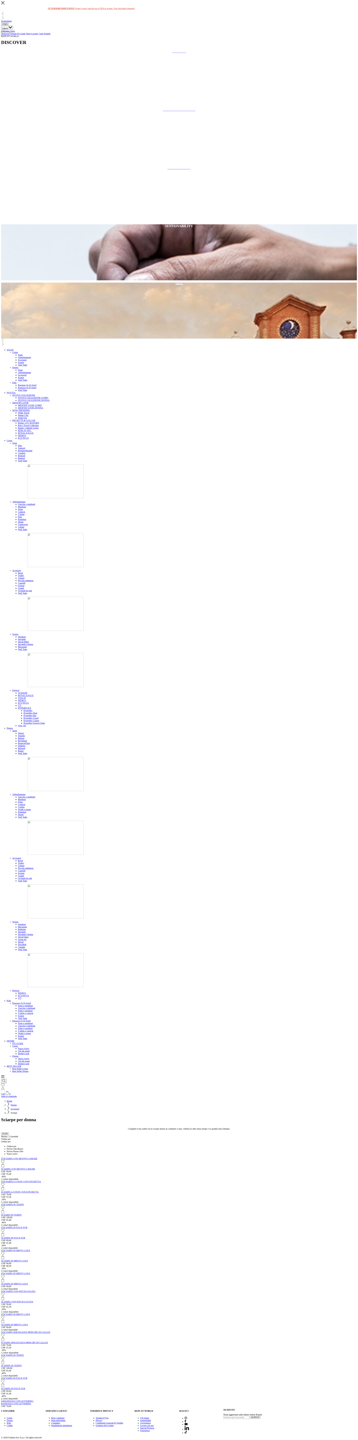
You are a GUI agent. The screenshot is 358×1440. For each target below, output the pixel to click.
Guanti (21, 588)
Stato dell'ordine (58, 1420)
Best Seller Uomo (20, 1069)
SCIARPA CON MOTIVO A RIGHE (18, 1169)
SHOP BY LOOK (20, 403)
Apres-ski (22, 939)
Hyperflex (27, 710)
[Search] (4, 1081)
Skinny (21, 733)
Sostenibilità (145, 1420)
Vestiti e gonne (24, 809)
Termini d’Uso (102, 1418)
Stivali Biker (23, 642)
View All (22, 725)
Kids (14, 382)
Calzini (21, 527)
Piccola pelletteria (25, 580)
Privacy (99, 1420)
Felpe (20, 509)
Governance (145, 1423)
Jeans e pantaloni (25, 1006)
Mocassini (22, 647)
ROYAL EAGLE (26, 433)
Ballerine (22, 929)
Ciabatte (21, 947)
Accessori (22, 360)
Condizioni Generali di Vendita (109, 1423)
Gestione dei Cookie (105, 1425)
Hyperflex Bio (29, 715)
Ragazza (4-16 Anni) (27, 387)
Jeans (20, 355)
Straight (21, 736)
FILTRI (5, 1134)
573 (19, 705)
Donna (15, 367)
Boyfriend (22, 741)
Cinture (21, 578)
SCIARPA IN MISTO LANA (14, 1261)
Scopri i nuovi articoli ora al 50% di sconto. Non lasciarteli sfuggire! (91, 8)
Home (9, 1101)
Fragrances (145, 1430)
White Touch (23, 413)
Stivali (20, 942)
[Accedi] (2, 1090)
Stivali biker (23, 937)
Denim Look (23, 1053)
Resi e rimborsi (57, 1418)
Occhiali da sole (25, 590)
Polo (20, 517)
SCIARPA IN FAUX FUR (13, 1238)
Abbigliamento (24, 357)
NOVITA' (11, 393)
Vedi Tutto (22, 365)
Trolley (21, 575)
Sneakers (22, 637)
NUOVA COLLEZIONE (23, 395)
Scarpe (21, 362)
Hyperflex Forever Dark (34, 723)
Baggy (21, 751)
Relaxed (21, 456)
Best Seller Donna (20, 1071)
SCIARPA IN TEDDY (11, 1215)
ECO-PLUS (23, 995)
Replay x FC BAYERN (28, 423)
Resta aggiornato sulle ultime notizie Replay (242, 1414)
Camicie (21, 512)
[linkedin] (187, 1429)
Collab (10, 1425)
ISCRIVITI (255, 1417)
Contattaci (55, 1423)
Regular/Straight (25, 450)
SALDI (10, 350)
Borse (20, 573)
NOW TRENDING (21, 410)
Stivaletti (22, 639)
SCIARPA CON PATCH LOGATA (17, 1302)
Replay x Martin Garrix (28, 428)
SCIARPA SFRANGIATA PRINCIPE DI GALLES (24, 1342)
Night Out (22, 418)
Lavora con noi (147, 1425)
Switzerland (6, 21)
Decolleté (22, 944)
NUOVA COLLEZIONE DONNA (34, 400)
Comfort (21, 453)
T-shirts (21, 514)
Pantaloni (22, 519)
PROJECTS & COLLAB (23, 420)
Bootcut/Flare (24, 743)
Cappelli (21, 583)
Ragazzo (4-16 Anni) (27, 385)
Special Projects (147, 1428)
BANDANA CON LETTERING (16, 1403)
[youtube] (186, 1424)
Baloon (21, 738)
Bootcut (21, 458)
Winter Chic (23, 415)
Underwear (23, 524)
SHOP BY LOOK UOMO (30, 405)
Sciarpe (21, 585)
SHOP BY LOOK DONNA (30, 408)
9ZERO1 (22, 435)
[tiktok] (186, 1433)
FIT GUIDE (17, 1043)
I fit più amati (24, 1051)
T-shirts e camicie (25, 1013)
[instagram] (186, 1418)
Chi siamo (144, 1418)
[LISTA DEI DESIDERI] (2, 1086)
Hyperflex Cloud (30, 718)
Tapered (21, 448)
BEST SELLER (14, 1066)
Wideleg (21, 746)
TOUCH (22, 698)
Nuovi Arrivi (23, 1048)
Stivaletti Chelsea (25, 644)
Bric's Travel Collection (28, 425)
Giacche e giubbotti (26, 504)
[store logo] (8, 31)
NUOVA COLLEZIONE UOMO (33, 398)
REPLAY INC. (25, 430)
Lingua (5, 24)
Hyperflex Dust (30, 713)
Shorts (20, 522)
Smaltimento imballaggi (61, 1425)
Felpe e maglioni (25, 1011)
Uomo (15, 352)
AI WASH (22, 693)
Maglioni (22, 507)
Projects (15, 690)
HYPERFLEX (24, 708)
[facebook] (185, 1422)
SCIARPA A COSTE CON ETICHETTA (20, 1192)
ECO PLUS (23, 438)
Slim (20, 445)
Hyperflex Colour (31, 720)
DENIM (10, 1041)
